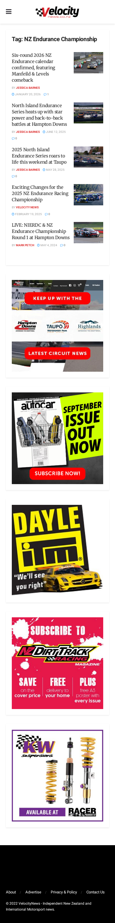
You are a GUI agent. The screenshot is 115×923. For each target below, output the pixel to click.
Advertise (33, 892)
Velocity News (27, 207)
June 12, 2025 (55, 132)
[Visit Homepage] (57, 12)
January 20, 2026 (27, 94)
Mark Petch (25, 245)
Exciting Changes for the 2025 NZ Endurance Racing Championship (40, 193)
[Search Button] (106, 12)
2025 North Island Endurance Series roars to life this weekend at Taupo (39, 156)
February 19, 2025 (28, 214)
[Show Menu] (9, 12)
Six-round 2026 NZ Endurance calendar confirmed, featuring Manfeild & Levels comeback (33, 67)
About (11, 892)
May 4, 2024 (48, 245)
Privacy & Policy (64, 892)
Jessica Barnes (28, 88)
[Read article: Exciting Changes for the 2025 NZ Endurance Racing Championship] (88, 194)
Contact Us (95, 892)
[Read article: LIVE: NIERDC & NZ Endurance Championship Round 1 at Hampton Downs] (88, 232)
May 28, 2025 (55, 170)
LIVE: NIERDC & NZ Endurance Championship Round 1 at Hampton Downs (41, 231)
